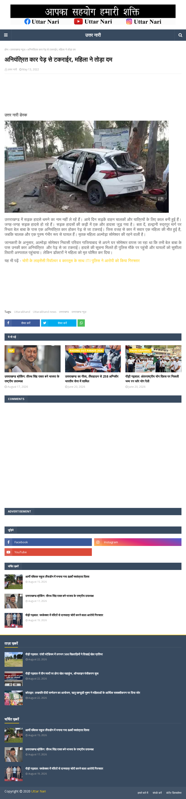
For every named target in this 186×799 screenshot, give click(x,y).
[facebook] (48, 542)
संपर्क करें (157, 793)
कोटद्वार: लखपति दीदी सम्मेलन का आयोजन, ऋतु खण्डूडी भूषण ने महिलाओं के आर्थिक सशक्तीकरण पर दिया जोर (82, 693)
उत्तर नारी (93, 35)
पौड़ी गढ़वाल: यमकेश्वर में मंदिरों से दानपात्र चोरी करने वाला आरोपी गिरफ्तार (64, 615)
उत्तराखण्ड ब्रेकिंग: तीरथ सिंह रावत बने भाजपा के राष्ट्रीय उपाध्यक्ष (32, 378)
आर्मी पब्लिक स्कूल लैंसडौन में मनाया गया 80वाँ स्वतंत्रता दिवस (57, 576)
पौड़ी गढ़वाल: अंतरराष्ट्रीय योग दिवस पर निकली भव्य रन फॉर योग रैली (152, 378)
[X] (137, 552)
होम (6, 49)
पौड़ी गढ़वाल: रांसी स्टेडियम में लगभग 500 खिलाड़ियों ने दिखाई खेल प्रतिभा (64, 654)
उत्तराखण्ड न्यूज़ (17, 49)
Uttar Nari (38, 791)
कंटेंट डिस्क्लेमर (173, 793)
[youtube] (48, 552)
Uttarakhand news (44, 312)
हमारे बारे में (143, 793)
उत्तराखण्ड (64, 312)
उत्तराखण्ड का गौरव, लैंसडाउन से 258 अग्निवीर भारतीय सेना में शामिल (91, 378)
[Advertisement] (93, 95)
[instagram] (137, 542)
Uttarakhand (22, 312)
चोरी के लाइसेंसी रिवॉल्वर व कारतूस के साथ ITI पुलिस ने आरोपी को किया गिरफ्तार (81, 260)
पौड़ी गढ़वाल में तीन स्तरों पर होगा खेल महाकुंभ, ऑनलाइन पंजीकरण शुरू (61, 673)
